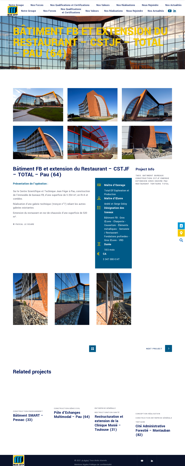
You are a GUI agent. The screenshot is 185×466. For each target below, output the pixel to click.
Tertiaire (140, 422)
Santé (116, 412)
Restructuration (104, 412)
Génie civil (74, 408)
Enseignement (35, 411)
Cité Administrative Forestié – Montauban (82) (153, 430)
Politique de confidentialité (100, 464)
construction (144, 178)
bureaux (159, 176)
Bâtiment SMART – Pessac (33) (28, 417)
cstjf (156, 178)
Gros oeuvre (155, 181)
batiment (148, 176)
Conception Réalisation (148, 414)
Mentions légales (81, 464)
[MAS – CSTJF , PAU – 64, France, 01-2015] (38, 104)
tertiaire (155, 184)
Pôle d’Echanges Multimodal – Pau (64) (72, 414)
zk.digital (85, 460)
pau (166, 181)
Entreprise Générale (105, 408)
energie (165, 178)
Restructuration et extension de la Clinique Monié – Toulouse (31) (109, 423)
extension (141, 181)
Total (165, 184)
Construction (20, 411)
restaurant (142, 184)
